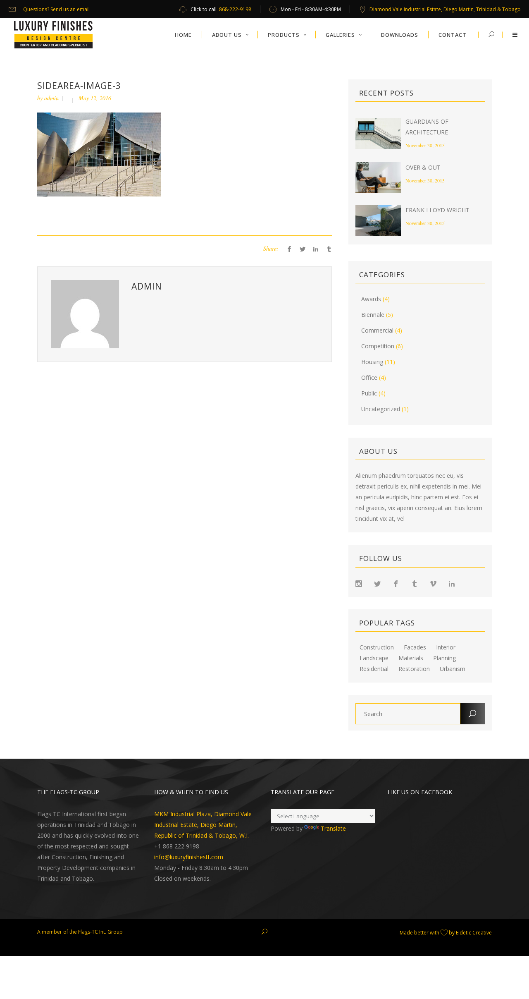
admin (51, 98)
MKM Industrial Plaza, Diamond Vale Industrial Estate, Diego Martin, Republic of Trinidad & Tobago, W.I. (203, 824)
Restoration (414, 669)
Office (369, 377)
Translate (333, 828)
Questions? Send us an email (56, 9)
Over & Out (423, 167)
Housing (372, 362)
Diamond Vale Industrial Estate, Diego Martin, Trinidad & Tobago (445, 9)
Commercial (377, 330)
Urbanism (452, 669)
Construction (377, 647)
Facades (415, 647)
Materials (410, 658)
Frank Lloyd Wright (437, 210)
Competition (377, 346)
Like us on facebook (420, 792)
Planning (444, 658)
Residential (374, 669)
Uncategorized (380, 409)
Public (369, 393)
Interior (445, 647)
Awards (371, 299)
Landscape (374, 658)
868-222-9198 (235, 9)
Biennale (372, 315)
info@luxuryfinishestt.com (188, 857)
